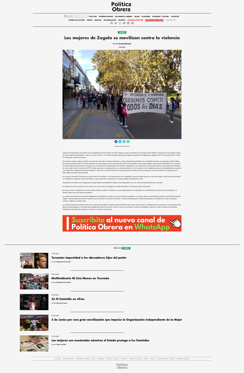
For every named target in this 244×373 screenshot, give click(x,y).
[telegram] (124, 142)
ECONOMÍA (146, 16)
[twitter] (120, 142)
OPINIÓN (121, 20)
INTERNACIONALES (106, 16)
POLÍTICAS (93, 16)
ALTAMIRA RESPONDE (135, 20)
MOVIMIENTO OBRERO (123, 16)
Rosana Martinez (125, 44)
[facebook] (116, 142)
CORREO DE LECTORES (76, 20)
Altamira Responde (183, 358)
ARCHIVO (98, 20)
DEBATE (89, 20)
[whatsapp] (128, 142)
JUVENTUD (175, 16)
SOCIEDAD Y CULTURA (160, 16)
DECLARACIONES (110, 20)
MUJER (136, 16)
